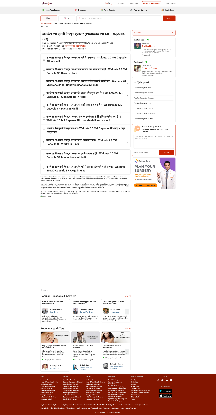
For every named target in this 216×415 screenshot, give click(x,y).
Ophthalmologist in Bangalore (117, 399)
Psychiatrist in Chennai (93, 388)
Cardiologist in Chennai (93, 384)
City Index (43, 405)
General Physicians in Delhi (49, 382)
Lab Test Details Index (95, 408)
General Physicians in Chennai (95, 382)
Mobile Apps (135, 386)
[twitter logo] (162, 381)
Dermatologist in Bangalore (117, 392)
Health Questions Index (125, 405)
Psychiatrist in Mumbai (70, 388)
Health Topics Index (46, 408)
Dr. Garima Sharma (149, 68)
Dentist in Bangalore (114, 380)
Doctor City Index (53, 405)
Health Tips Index (111, 405)
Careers (133, 384)
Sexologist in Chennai (92, 399)
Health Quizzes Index (141, 405)
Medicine (49, 23)
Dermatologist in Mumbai (71, 390)
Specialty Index (78, 405)
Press (133, 399)
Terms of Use (135, 388)
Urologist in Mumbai (69, 395)
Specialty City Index (90, 405)
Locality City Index (66, 405)
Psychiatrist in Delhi (46, 388)
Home (42, 23)
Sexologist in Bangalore (115, 401)
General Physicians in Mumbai (72, 382)
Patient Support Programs (128, 408)
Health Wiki (101, 405)
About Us (134, 380)
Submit (166, 152)
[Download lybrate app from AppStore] (165, 397)
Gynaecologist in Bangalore (117, 388)
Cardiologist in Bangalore (116, 386)
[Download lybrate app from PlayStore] (165, 392)
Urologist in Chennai (92, 395)
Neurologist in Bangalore (116, 394)
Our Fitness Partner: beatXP (140, 393)
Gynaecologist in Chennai (94, 386)
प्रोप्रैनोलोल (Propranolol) (75, 46)
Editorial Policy (135, 397)
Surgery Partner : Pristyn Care (140, 390)
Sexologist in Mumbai (70, 399)
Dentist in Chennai (91, 380)
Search (169, 18)
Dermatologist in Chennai (94, 390)
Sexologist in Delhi (46, 399)
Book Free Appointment (151, 3)
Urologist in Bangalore (115, 396)
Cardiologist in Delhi (46, 384)
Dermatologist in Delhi (47, 390)
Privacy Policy (135, 395)
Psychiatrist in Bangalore (116, 390)
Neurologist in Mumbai (70, 393)
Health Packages (81, 408)
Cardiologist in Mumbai (70, 384)
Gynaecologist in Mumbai (71, 386)
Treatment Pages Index (111, 408)
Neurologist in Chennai (93, 393)
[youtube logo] (171, 381)
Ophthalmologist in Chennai (94, 397)
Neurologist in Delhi (46, 393)
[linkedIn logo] (166, 381)
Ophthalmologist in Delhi (48, 397)
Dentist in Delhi (45, 380)
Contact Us (134, 382)
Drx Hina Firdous (148, 46)
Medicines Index (59, 408)
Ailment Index (70, 408)
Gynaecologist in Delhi (47, 386)
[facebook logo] (158, 381)
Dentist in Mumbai (69, 380)
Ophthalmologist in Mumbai (72, 397)
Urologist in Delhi (45, 395)
